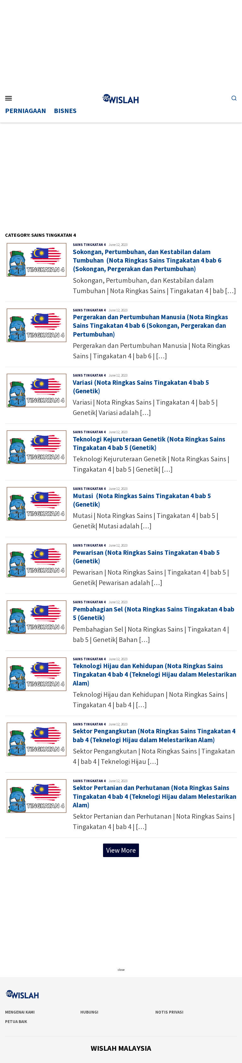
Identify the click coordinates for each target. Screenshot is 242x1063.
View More (121, 850)
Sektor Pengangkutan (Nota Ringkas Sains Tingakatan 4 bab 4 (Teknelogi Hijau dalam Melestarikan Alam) (154, 735)
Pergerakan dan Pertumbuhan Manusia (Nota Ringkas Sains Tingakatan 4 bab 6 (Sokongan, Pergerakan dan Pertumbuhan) (150, 325)
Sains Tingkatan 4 (89, 244)
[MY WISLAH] (121, 97)
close (121, 970)
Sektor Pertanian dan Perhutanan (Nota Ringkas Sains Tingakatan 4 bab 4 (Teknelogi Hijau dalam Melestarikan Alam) (154, 796)
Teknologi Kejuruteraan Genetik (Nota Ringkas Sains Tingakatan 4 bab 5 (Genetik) (149, 443)
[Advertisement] (121, 44)
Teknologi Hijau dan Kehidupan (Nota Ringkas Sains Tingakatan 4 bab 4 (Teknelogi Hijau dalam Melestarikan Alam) (154, 674)
